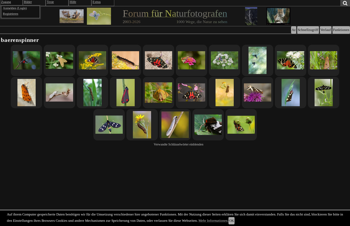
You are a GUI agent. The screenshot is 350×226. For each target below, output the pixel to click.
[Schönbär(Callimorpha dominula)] (241, 124)
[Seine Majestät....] (59, 92)
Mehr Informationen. (213, 221)
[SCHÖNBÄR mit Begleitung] (224, 60)
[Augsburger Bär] (290, 92)
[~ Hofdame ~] (224, 92)
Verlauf (325, 30)
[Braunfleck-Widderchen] (59, 60)
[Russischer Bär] (92, 60)
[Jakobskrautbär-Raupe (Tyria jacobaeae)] (92, 92)
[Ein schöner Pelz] (323, 60)
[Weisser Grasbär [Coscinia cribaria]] (175, 124)
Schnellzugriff (308, 30)
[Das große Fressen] (142, 124)
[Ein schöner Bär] (191, 92)
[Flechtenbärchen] (125, 60)
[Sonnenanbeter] (323, 92)
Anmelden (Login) (15, 8)
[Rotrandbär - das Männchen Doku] (158, 92)
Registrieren (10, 14)
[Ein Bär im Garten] (158, 60)
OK (231, 221)
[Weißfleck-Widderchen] (257, 60)
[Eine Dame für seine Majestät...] (26, 92)
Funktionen (341, 30)
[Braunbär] (208, 124)
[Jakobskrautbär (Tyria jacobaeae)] (125, 92)
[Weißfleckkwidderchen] (109, 124)
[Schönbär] (26, 60)
